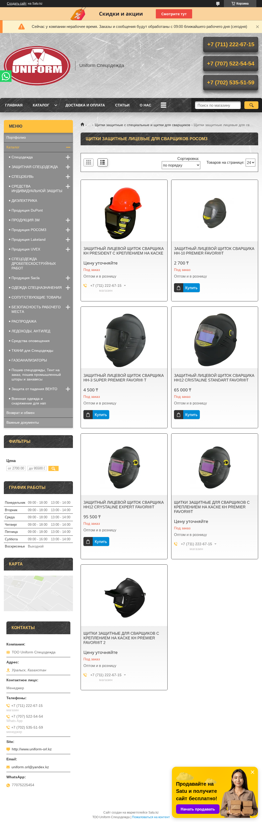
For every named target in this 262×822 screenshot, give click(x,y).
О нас (145, 105)
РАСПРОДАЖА (24, 321)
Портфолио (16, 137)
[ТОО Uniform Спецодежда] (37, 65)
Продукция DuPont (27, 210)
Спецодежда (22, 157)
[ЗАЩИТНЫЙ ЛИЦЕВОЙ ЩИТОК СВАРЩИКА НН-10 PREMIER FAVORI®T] (214, 213)
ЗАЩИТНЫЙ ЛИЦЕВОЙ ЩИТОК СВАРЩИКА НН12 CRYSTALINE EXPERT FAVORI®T (123, 504)
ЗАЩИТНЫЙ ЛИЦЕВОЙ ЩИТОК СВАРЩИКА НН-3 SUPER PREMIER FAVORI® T (123, 377)
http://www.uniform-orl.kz (32, 749)
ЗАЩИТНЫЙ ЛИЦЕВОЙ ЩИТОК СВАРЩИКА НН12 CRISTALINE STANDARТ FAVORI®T (214, 377)
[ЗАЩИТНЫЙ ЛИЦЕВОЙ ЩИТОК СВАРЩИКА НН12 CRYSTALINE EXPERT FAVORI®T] (124, 467)
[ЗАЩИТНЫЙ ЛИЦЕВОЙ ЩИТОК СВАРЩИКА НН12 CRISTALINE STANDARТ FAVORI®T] (214, 340)
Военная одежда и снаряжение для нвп (29, 401)
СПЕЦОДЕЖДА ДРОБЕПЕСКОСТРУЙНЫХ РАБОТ (34, 263)
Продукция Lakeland (29, 239)
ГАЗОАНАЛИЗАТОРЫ (29, 360)
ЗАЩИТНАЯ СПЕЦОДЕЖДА (35, 167)
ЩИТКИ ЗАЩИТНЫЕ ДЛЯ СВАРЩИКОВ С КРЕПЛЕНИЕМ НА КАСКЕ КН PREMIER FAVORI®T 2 (121, 638)
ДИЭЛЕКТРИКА (24, 201)
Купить (191, 288)
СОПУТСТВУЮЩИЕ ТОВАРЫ (36, 297)
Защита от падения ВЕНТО (34, 389)
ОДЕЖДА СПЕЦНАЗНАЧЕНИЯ (37, 288)
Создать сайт (17, 3)
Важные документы (22, 422)
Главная (14, 105)
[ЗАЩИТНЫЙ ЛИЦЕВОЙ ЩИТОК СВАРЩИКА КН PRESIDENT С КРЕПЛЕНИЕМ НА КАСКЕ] (124, 213)
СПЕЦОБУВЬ (23, 176)
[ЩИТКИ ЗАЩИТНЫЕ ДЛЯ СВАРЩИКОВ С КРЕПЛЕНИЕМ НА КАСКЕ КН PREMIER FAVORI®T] (214, 467)
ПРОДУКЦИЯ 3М (26, 220)
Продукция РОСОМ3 (29, 230)
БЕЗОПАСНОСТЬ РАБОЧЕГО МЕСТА (36, 309)
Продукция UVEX (26, 249)
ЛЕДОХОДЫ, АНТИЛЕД (31, 331)
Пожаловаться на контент (151, 817)
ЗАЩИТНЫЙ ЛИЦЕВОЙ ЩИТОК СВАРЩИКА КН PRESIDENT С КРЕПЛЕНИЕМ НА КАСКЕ (123, 250)
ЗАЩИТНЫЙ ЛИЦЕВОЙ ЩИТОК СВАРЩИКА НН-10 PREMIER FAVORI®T (214, 250)
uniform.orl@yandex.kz (30, 767)
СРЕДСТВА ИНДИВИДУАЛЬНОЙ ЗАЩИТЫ (37, 188)
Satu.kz (153, 812)
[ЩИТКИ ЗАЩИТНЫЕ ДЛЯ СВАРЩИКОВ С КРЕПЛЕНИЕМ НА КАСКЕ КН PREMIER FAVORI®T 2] (124, 598)
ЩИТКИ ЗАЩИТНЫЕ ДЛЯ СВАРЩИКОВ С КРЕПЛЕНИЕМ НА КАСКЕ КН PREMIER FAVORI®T (212, 507)
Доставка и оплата (85, 105)
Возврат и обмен (20, 413)
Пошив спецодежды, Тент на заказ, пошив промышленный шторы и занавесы (36, 374)
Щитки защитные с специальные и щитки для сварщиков (142, 125)
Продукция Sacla (26, 278)
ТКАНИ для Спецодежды (32, 350)
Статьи (122, 105)
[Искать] (251, 105)
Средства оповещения (31, 341)
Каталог (41, 105)
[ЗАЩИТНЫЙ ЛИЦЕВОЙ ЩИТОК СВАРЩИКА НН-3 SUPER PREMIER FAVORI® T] (124, 340)
